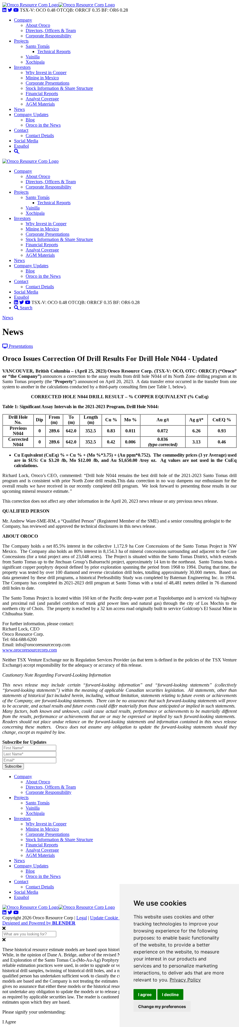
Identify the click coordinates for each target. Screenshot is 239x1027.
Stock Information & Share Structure (59, 88)
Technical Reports (54, 51)
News (19, 109)
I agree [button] (145, 994)
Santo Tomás (38, 46)
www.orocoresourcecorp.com (29, 649)
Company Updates (31, 114)
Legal (81, 917)
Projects (21, 41)
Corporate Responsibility (48, 35)
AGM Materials (40, 104)
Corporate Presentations (47, 83)
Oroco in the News (43, 125)
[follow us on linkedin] (4, 10)
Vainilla (33, 56)
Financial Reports (42, 93)
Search (25, 307)
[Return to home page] (30, 4)
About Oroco (38, 25)
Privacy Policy (185, 980)
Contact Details (40, 135)
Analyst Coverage (42, 98)
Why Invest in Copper (46, 72)
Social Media (26, 140)
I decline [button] (170, 994)
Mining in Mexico (42, 77)
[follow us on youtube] (16, 10)
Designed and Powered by (38, 923)
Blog (30, 119)
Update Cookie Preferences (115, 917)
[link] (185, 980)
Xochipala (35, 62)
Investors (22, 67)
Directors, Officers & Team (51, 30)
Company (23, 20)
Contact (21, 130)
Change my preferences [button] (162, 1006)
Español (21, 146)
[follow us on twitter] (10, 10)
